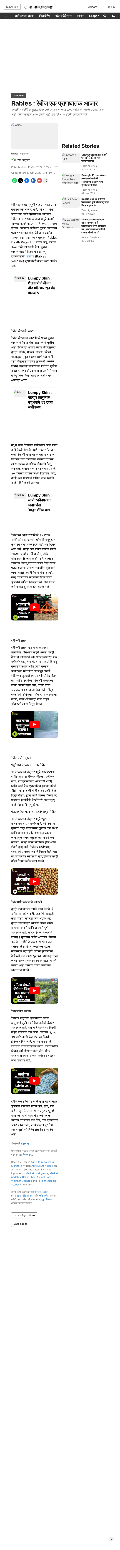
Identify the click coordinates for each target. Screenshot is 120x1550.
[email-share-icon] (39, 182)
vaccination (21, 1223)
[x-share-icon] (20, 182)
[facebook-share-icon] (26, 182)
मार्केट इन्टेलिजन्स (63, 16)
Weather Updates (21, 1180)
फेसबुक (38, 1191)
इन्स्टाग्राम (16, 1195)
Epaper (94, 16)
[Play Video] (34, 607)
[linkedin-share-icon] (33, 182)
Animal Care (44, 1177)
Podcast (92, 7)
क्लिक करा (27, 1154)
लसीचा (30, 256)
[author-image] (13, 160)
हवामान (80, 16)
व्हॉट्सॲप (43, 1195)
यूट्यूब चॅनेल (44, 1199)
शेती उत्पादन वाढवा (24, 16)
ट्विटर (45, 1191)
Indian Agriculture (24, 1215)
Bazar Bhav (28, 1177)
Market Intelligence (37, 1173)
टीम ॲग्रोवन (24, 160)
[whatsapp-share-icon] (14, 182)
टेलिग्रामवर (28, 1195)
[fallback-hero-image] (71, 158)
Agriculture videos (42, 1165)
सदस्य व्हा (25, 1143)
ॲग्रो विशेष (44, 16)
